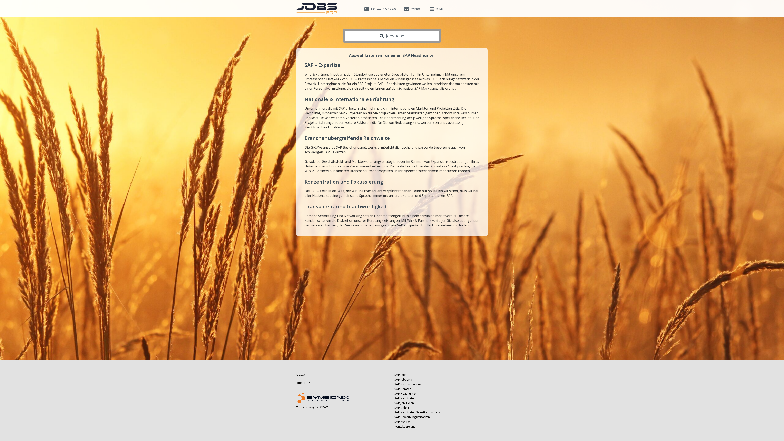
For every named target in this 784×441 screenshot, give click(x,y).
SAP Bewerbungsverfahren (412, 417)
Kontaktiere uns (404, 426)
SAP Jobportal (403, 379)
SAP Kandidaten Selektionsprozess (417, 412)
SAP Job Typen (404, 403)
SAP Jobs (400, 375)
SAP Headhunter (405, 393)
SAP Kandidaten (404, 398)
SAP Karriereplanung (407, 384)
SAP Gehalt (401, 408)
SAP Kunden (402, 422)
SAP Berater (402, 389)
